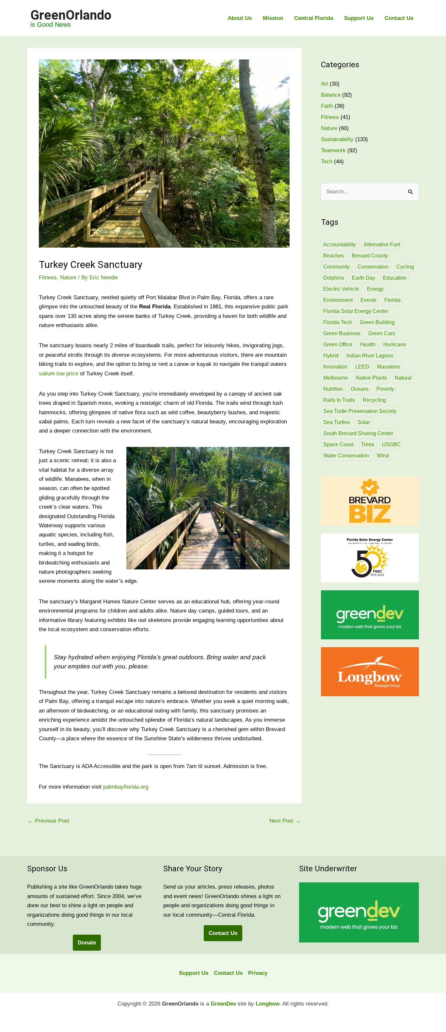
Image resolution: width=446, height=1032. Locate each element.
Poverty (385, 389)
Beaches (333, 255)
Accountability (339, 244)
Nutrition (333, 389)
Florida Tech (337, 322)
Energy (375, 289)
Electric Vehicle (341, 289)
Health (367, 344)
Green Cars (381, 333)
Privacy (257, 973)
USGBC (391, 444)
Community (336, 267)
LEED (362, 366)
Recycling (374, 400)
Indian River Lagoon (369, 355)
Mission (273, 18)
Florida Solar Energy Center (355, 311)
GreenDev (223, 1004)
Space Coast (338, 444)
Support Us (359, 18)
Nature (68, 277)
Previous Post (48, 821)
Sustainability (337, 139)
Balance (331, 95)
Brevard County (370, 255)
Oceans (360, 389)
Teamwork (333, 150)
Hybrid (331, 355)
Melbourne (335, 378)
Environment (338, 300)
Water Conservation (346, 455)
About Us (240, 18)
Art (324, 84)
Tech (326, 161)
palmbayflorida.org (125, 787)
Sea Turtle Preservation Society (359, 411)
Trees (367, 444)
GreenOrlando (70, 15)
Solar (364, 422)
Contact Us (399, 18)
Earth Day (363, 278)
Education (394, 278)
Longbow (267, 1004)
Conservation (373, 267)
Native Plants (371, 378)
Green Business (341, 333)
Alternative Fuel (382, 244)
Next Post (285, 821)
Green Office (337, 344)
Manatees (388, 366)
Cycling (405, 267)
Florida (392, 300)
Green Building (377, 322)
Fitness (48, 277)
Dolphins (333, 278)
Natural (403, 378)
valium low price (58, 373)
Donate (87, 943)
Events (368, 300)
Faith (327, 106)
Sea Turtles (336, 422)
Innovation (335, 366)
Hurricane (394, 344)
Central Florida (313, 18)
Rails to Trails (339, 400)
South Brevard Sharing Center (358, 433)
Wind (383, 455)
